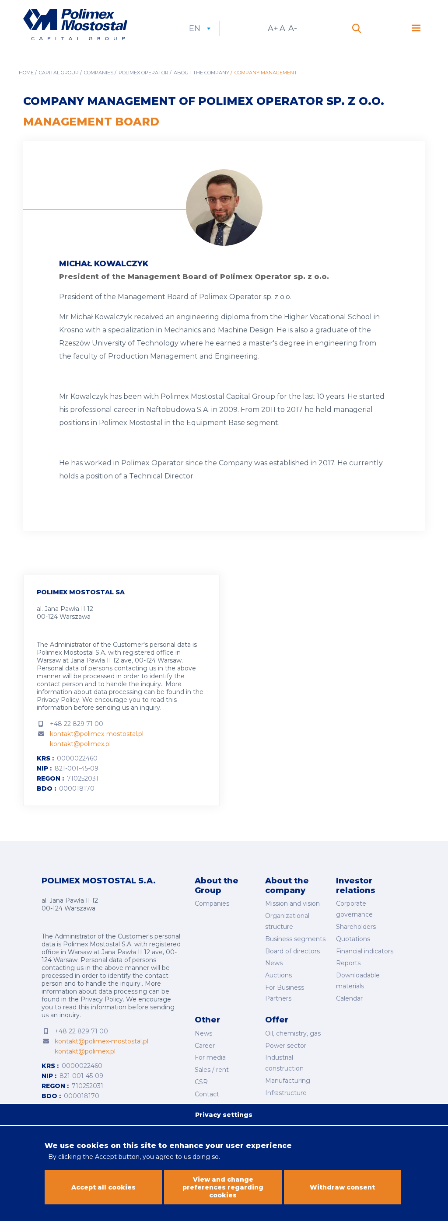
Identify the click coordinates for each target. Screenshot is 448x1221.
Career (205, 1046)
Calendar (349, 998)
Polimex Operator (143, 73)
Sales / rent (212, 1070)
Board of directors (292, 951)
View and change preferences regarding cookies (222, 1187)
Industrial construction (284, 1063)
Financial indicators (364, 951)
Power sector (285, 1046)
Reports (348, 963)
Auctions (278, 975)
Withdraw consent (342, 1187)
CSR (201, 1082)
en (199, 28)
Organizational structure (287, 921)
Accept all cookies (103, 1187)
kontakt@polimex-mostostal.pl (97, 734)
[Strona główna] (75, 25)
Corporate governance (354, 909)
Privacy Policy (58, 700)
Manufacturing (287, 1081)
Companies (98, 73)
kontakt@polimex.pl (80, 744)
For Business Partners (284, 993)
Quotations (353, 939)
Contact (207, 1094)
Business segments (295, 939)
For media (210, 1057)
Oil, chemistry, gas (293, 1033)
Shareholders (356, 927)
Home (26, 73)
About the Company (201, 73)
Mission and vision (292, 903)
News (274, 963)
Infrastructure (286, 1093)
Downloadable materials (358, 980)
